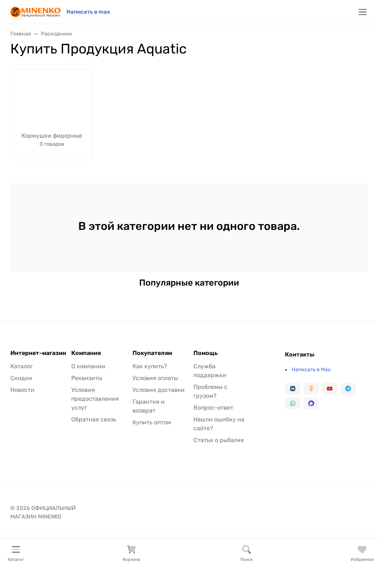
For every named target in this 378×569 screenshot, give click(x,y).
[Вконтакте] (292, 388)
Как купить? (150, 366)
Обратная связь (93, 419)
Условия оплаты (155, 378)
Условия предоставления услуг (95, 398)
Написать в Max (311, 369)
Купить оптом (152, 422)
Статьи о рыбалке (218, 440)
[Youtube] (329, 388)
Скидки (21, 378)
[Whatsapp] (292, 403)
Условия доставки (159, 389)
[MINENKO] (35, 11)
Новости (22, 389)
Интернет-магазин (38, 353)
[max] (311, 403)
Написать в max (88, 11)
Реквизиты (86, 378)
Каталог (21, 366)
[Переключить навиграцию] (363, 12)
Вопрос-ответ (213, 407)
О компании (88, 366)
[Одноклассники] (311, 388)
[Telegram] (348, 388)
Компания (86, 353)
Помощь (205, 353)
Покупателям (152, 353)
